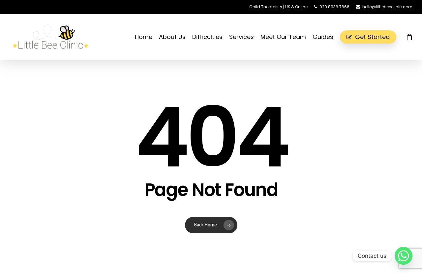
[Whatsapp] (403, 256)
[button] (409, 3)
